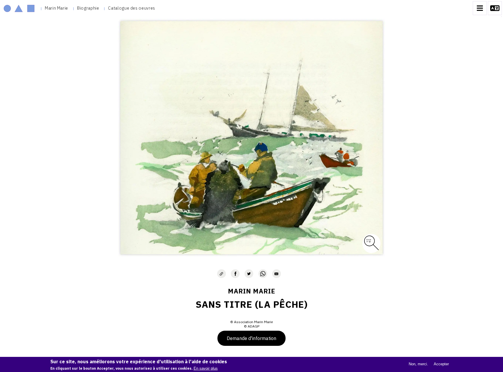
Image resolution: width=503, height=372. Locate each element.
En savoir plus (206, 368)
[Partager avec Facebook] (235, 273)
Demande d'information (251, 338)
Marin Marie (56, 8)
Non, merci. (418, 364)
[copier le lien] (221, 273)
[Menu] (480, 8)
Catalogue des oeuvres (131, 8)
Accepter (441, 364)
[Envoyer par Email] (276, 273)
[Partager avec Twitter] (249, 273)
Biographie (88, 8)
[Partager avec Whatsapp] (262, 273)
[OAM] (19, 8)
